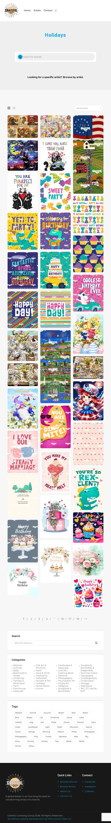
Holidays (40, 683)
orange (31, 732)
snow (17, 741)
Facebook (90, 782)
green (17, 727)
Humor (39, 688)
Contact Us (66, 796)
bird (73, 713)
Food (38, 670)
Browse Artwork (68, 782)
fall (42, 722)
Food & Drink (43, 673)
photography (21, 736)
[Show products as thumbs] (9, 108)
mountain (74, 727)
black (85, 713)
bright (29, 717)
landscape (33, 727)
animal (33, 713)
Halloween (41, 678)
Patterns (63, 675)
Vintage (85, 683)
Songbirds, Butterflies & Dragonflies (87, 668)
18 (77, 618)
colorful (18, 722)
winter (18, 746)
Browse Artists (68, 786)
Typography (87, 675)
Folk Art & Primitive (41, 666)
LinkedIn (89, 791)
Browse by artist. (73, 77)
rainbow (63, 736)
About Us (65, 791)
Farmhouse (19, 688)
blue (17, 717)
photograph (89, 732)
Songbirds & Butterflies (64, 689)
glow (93, 722)
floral (53, 722)
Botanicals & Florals (20, 674)
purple (48, 736)
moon (59, 727)
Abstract (17, 665)
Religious (63, 686)
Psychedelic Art (66, 680)
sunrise (30, 741)
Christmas (18, 678)
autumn (47, 713)
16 (62, 618)
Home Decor (43, 686)
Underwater (87, 680)
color (81, 717)
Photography (65, 678)
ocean (18, 732)
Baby (16, 670)
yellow (31, 746)
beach (61, 713)
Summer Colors (89, 673)
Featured (18, 691)
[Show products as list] (14, 108)
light (47, 727)
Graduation (42, 675)
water (68, 741)
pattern (61, 732)
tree (57, 741)
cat (41, 717)
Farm (16, 686)
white (81, 741)
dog (31, 722)
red (76, 736)
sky (86, 736)
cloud (69, 717)
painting (46, 732)
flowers (80, 722)
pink (36, 736)
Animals (17, 668)
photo (74, 732)
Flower (67, 722)
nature (89, 727)
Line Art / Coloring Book (66, 671)
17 (70, 618)
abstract (18, 713)
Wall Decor (86, 686)
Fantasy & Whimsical (19, 682)
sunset (44, 741)
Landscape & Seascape (65, 666)
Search (95, 643)
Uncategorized (89, 678)
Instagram (90, 786)
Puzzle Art (63, 683)
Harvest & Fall (43, 680)
